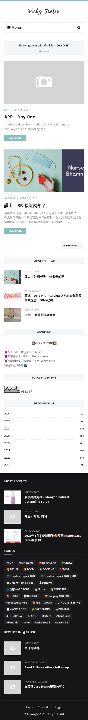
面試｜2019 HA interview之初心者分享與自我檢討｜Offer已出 (53, 298)
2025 (43, 421)
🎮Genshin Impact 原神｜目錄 (58, 576)
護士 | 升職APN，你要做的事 (44, 276)
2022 (44, 443)
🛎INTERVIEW (14, 616)
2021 (44, 450)
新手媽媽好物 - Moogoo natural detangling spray (47, 499)
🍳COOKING (46, 569)
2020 (44, 457)
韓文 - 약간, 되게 (36, 516)
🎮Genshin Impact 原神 (20, 576)
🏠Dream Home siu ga (20, 582)
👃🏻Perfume (46, 582)
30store (46, 616)
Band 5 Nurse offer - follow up (47, 667)
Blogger (58, 707)
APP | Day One (19, 117)
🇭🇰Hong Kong (47, 563)
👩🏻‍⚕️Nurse (40, 589)
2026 (43, 414)
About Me (12, 622)
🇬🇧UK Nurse (26, 563)
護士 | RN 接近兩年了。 (27, 205)
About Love (63, 616)
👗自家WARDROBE (17, 589)
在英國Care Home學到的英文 (45, 686)
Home (30, 707)
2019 (43, 465)
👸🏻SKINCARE (58, 589)
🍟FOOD (29, 569)
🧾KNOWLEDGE (16, 609)
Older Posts (71, 245)
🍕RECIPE (12, 569)
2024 (44, 428)
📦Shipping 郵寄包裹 (57, 596)
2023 (44, 436)
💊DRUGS (12, 596)
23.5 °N (32, 616)
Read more (15, 137)
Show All (44, 51)
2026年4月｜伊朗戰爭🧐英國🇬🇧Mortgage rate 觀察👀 (53, 538)
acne (27, 622)
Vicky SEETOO (55, 714)
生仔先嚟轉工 (34, 648)
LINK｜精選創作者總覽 (40, 315)
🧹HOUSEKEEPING (68, 602)
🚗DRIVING (62, 609)
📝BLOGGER (31, 596)
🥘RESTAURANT (42, 602)
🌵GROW (9, 198)
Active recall (42, 622)
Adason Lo (61, 622)
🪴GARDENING (40, 609)
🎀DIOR (64, 569)
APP (6, 110)
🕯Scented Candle (16, 602)
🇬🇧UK (9, 563)
